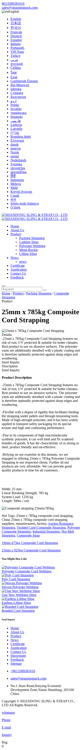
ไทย (13, 72)
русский (16, 64)
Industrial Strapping (46, 531)
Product (15, 234)
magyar (15, 148)
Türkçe (15, 56)
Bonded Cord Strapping (18, 610)
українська (18, 113)
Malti (14, 188)
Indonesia (17, 180)
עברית (14, 132)
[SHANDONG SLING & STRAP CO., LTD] (35, 217)
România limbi (20, 136)
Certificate (17, 265)
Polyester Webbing (32, 246)
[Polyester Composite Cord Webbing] (28, 567)
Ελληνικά (17, 140)
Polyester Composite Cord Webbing (26, 571)
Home (14, 226)
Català (14, 195)
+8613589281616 (22, 671)
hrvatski (15, 109)
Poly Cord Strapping (16, 579)
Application (18, 269)
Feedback (17, 277)
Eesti (13, 77)
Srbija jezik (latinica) (24, 203)
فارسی (15, 121)
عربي (14, 60)
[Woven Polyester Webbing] (22, 583)
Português (17, 48)
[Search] (3, 286)
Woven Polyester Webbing (20, 587)
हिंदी (13, 176)
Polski (14, 105)
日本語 (15, 23)
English (15, 19)
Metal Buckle (28, 250)
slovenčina (17, 168)
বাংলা (13, 199)
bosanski (16, 117)
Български (18, 97)
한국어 (15, 28)
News (14, 258)
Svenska (16, 164)
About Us (17, 230)
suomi (14, 156)
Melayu (15, 184)
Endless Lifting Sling (16, 603)
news (22, 261)
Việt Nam (17, 52)
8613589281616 (13, 3)
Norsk (14, 152)
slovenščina (18, 172)
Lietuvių (16, 125)
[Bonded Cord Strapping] (20, 607)
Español (16, 40)
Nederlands (18, 160)
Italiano (15, 44)
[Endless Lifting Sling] (18, 599)
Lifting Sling (28, 254)
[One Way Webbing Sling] (21, 591)
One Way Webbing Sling (19, 595)
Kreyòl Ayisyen (21, 192)
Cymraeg (16, 93)
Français (16, 32)
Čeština (15, 68)
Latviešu (16, 129)
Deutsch (16, 36)
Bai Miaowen (19, 85)
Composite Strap (28, 535)
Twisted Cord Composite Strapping (41, 527)
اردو (13, 101)
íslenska (15, 89)
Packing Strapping (32, 238)
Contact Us (18, 273)
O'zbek (15, 207)
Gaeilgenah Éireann (24, 81)
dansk (14, 144)
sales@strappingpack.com (20, 7)
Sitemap (16, 663)
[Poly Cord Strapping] (18, 575)
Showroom (18, 656)
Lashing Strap (28, 242)
